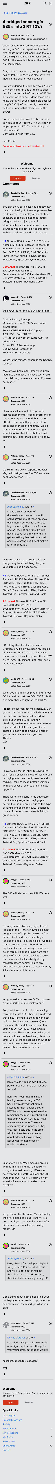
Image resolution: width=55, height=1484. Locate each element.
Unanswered (27, 1445)
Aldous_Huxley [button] (17, 35)
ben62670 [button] (15, 679)
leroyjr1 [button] (14, 880)
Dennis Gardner (16, 1337)
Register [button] (36, 178)
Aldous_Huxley (15, 506)
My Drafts (27, 1437)
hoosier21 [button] (15, 297)
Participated (9, 1441)
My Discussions (10, 1432)
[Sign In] (50, 3)
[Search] (45, 3)
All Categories (9, 1415)
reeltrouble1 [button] (16, 1323)
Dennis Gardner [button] (18, 193)
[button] (50, 25)
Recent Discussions (12, 1420)
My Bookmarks (27, 1428)
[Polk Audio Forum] (27, 3)
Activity (6, 1424)
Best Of (6, 1450)
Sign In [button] (17, 178)
